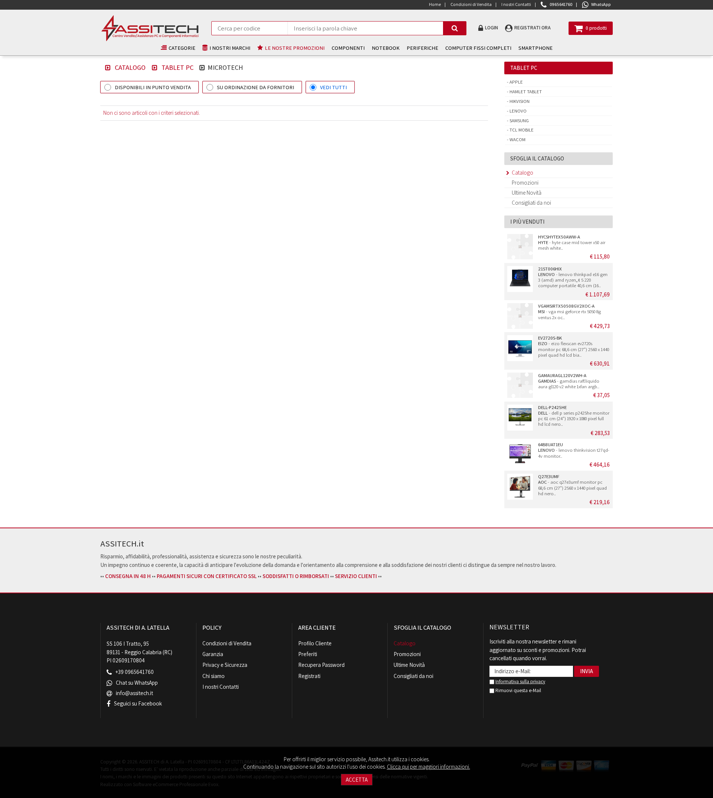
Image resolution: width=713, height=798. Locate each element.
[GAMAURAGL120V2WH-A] (520, 386)
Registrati (309, 675)
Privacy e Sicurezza (224, 664)
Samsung (518, 120)
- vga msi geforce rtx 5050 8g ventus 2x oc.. (569, 311)
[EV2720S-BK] (520, 348)
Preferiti (307, 654)
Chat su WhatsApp (137, 682)
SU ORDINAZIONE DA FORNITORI (255, 87)
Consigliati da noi (531, 202)
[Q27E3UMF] (520, 487)
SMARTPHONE (535, 47)
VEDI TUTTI (333, 87)
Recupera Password (321, 664)
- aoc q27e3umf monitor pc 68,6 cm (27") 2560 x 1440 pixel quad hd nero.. (572, 485)
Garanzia (212, 654)
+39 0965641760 (134, 672)
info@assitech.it (134, 693)
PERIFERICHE (422, 47)
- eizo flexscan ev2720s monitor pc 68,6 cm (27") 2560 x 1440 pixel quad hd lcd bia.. (573, 346)
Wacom (516, 139)
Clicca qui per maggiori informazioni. (428, 766)
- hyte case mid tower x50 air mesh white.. (571, 242)
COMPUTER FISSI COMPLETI (478, 47)
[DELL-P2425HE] (520, 418)
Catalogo (130, 67)
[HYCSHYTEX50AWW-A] (520, 247)
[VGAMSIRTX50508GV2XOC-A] (520, 316)
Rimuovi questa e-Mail (517, 690)
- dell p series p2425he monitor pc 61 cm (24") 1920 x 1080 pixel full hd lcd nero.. (573, 416)
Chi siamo (213, 675)
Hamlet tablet (525, 91)
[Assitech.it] (149, 28)
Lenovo (517, 111)
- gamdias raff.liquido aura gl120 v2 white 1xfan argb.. (568, 381)
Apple (515, 82)
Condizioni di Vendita (226, 643)
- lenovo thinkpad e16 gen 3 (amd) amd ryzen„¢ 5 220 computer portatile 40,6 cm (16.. (573, 277)
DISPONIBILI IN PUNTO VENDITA (153, 87)
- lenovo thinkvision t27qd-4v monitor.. (573, 450)
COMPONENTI (348, 47)
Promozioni (525, 182)
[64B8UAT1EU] (520, 455)
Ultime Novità (526, 192)
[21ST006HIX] (520, 279)
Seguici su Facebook (138, 703)
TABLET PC (177, 67)
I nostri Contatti (220, 686)
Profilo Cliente (315, 643)
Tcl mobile (521, 130)
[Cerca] (454, 28)
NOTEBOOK (386, 47)
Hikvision (519, 101)
